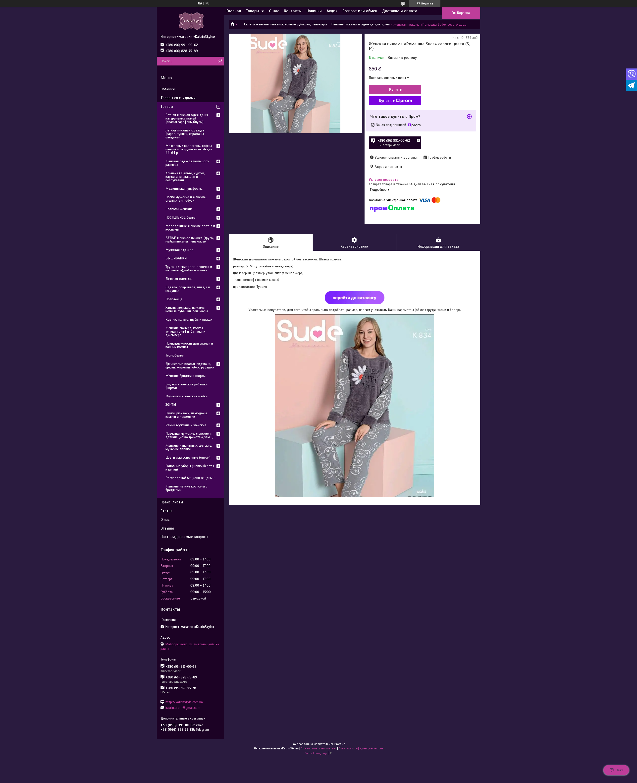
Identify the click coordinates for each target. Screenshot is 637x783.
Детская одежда (178, 279)
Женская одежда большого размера (187, 163)
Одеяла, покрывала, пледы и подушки (187, 289)
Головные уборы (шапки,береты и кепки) (189, 468)
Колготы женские (179, 209)
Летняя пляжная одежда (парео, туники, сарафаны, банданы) (185, 133)
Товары (252, 10)
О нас (274, 10)
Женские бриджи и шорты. (185, 376)
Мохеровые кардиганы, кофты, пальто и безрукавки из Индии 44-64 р (188, 149)
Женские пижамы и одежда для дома (360, 24)
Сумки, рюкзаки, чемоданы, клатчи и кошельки (186, 415)
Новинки (314, 10)
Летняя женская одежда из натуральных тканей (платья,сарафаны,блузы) (186, 118)
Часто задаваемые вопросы (184, 537)
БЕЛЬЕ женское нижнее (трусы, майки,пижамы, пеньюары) (189, 239)
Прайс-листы (171, 502)
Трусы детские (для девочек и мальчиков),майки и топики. (188, 268)
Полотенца (173, 299)
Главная (233, 10)
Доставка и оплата (399, 10)
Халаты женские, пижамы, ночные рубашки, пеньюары (285, 24)
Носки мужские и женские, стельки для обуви (186, 199)
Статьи (166, 511)
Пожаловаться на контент (318, 748)
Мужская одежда (179, 250)
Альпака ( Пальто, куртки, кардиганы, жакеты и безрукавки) (185, 176)
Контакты (293, 10)
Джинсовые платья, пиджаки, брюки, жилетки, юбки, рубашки (189, 365)
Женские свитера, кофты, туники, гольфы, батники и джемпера (185, 331)
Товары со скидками (178, 98)
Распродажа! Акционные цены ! (189, 478)
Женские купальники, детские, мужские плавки (188, 447)
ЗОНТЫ (170, 405)
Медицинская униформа (184, 188)
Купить (395, 89)
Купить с (387, 100)
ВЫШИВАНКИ (176, 258)
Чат (620, 770)
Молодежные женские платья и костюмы (190, 228)
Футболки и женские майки (186, 396)
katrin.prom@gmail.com (182, 708)
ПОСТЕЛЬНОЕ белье (180, 217)
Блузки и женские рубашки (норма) (186, 386)
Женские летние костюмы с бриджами (186, 488)
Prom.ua (339, 744)
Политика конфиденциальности (361, 748)
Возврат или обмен (359, 10)
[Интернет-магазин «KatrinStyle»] (190, 21)
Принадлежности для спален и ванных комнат (189, 345)
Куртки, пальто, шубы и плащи (188, 319)
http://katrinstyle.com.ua (184, 702)
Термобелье (174, 355)
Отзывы (167, 528)
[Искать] (219, 61)
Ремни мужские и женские (185, 425)
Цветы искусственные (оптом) (188, 457)
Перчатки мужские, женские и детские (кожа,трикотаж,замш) (189, 435)
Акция (332, 10)
